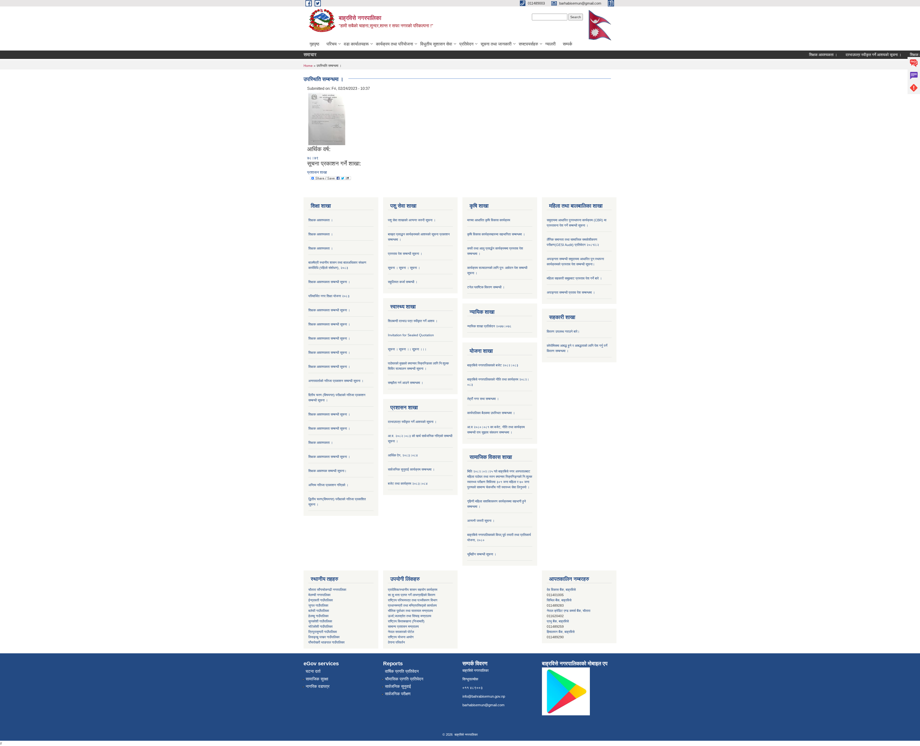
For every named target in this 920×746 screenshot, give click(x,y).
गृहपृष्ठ (314, 44)
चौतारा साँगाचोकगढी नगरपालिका (327, 590)
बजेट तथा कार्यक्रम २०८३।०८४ (408, 483)
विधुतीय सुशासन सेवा (436, 44)
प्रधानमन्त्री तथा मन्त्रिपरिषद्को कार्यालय (412, 605)
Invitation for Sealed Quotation (411, 335)
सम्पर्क (567, 44)
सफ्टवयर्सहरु (528, 44)
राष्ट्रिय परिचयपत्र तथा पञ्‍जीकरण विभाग (412, 600)
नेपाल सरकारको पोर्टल (401, 632)
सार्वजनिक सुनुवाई (398, 686)
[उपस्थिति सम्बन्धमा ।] (326, 118)
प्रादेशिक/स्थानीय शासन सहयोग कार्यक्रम (412, 590)
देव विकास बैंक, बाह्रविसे (561, 621)
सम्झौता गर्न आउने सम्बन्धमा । (405, 383)
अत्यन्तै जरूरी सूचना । (480, 521)
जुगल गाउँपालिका (318, 605)
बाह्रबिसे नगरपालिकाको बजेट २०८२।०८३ (492, 365)
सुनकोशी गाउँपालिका (320, 621)
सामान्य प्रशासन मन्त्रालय (403, 626)
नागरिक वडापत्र (317, 686)
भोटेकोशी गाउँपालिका (320, 626)
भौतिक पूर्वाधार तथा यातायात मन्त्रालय (410, 611)
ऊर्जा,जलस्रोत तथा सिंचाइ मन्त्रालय (409, 616)
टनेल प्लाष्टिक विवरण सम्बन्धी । (486, 287)
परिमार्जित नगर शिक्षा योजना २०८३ (329, 296)
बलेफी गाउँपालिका (318, 611)
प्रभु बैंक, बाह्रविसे (558, 600)
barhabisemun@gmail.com (483, 705)
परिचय (332, 44)
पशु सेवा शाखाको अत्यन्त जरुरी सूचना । (412, 220)
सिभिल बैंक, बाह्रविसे (559, 632)
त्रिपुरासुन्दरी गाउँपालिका (322, 632)
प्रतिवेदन (466, 44)
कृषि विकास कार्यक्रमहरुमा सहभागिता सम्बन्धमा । (496, 234)
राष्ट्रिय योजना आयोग (401, 637)
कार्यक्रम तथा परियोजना (394, 44)
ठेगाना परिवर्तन (396, 642)
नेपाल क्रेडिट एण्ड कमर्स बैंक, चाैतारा (568, 590)
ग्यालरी (550, 44)
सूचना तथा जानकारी (496, 44)
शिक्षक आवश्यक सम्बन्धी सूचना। (327, 471)
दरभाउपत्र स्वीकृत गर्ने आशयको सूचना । (856, 55)
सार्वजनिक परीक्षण (397, 694)
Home (308, 66)
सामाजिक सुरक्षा (317, 679)
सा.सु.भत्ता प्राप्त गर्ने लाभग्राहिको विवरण (411, 595)
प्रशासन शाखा (317, 172)
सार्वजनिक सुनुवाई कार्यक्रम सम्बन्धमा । (411, 469)
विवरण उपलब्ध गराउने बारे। (563, 331)
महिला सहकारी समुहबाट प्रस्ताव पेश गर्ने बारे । (574, 278)
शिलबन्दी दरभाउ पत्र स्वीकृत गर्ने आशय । (412, 321)
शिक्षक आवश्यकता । (805, 55)
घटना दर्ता (313, 671)
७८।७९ (312, 158)
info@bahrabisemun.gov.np (483, 696)
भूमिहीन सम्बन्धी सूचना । (481, 554)
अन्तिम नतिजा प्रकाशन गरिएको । (328, 485)
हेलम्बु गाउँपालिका (318, 616)
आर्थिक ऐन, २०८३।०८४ (403, 455)
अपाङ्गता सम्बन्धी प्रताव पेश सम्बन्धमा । (571, 292)
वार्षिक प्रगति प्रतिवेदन (402, 671)
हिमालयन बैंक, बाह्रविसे (561, 611)
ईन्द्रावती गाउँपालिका (320, 600)
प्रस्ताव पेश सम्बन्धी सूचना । (405, 254)
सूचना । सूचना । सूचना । (404, 268)
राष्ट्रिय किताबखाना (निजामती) (406, 621)
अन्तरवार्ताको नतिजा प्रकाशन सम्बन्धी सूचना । (335, 381)
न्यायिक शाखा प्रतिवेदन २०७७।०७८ (489, 326)
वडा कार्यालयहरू (356, 44)
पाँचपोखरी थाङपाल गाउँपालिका (326, 642)
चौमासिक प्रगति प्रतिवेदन (404, 679)
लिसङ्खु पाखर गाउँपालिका (323, 637)
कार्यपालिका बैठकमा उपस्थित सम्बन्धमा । (491, 413)
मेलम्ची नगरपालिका (319, 595)
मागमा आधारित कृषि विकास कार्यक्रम (488, 220)
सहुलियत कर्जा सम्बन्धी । (402, 282)
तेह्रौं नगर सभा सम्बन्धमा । (483, 399)
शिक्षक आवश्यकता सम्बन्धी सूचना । (329, 282)
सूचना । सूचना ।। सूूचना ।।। (407, 349)
